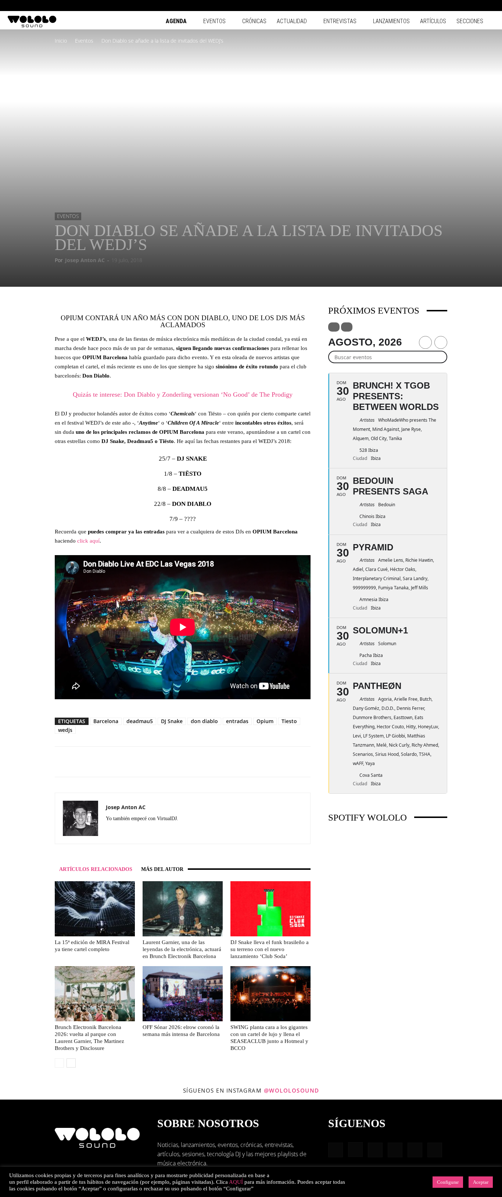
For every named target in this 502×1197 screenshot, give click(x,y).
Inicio (61, 40)
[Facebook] (428, 5)
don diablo (204, 721)
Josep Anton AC (85, 260)
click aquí (88, 541)
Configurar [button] (448, 1182)
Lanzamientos (391, 21)
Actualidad (292, 21)
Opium (265, 721)
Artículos (433, 21)
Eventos (214, 21)
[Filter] (334, 327)
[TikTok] (477, 5)
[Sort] (346, 327)
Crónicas (254, 21)
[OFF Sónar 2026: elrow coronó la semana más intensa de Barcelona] (183, 993)
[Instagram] (440, 5)
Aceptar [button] (480, 1182)
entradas (237, 721)
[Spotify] (464, 5)
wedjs (65, 729)
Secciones (469, 21)
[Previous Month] (425, 342)
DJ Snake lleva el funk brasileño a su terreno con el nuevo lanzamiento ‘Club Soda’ (269, 949)
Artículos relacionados (95, 869)
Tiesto (289, 721)
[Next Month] (440, 342)
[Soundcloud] (138, 832)
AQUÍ (236, 1182)
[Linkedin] (452, 5)
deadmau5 (139, 721)
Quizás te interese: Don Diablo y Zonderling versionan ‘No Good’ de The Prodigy (183, 394)
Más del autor (162, 869)
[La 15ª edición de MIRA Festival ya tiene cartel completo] (95, 908)
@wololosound (291, 1090)
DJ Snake (172, 721)
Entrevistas (339, 21)
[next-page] (71, 1063)
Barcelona (105, 721)
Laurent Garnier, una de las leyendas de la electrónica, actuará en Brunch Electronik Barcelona (182, 949)
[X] (165, 832)
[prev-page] (59, 1063)
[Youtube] (489, 5)
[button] (417, 5)
